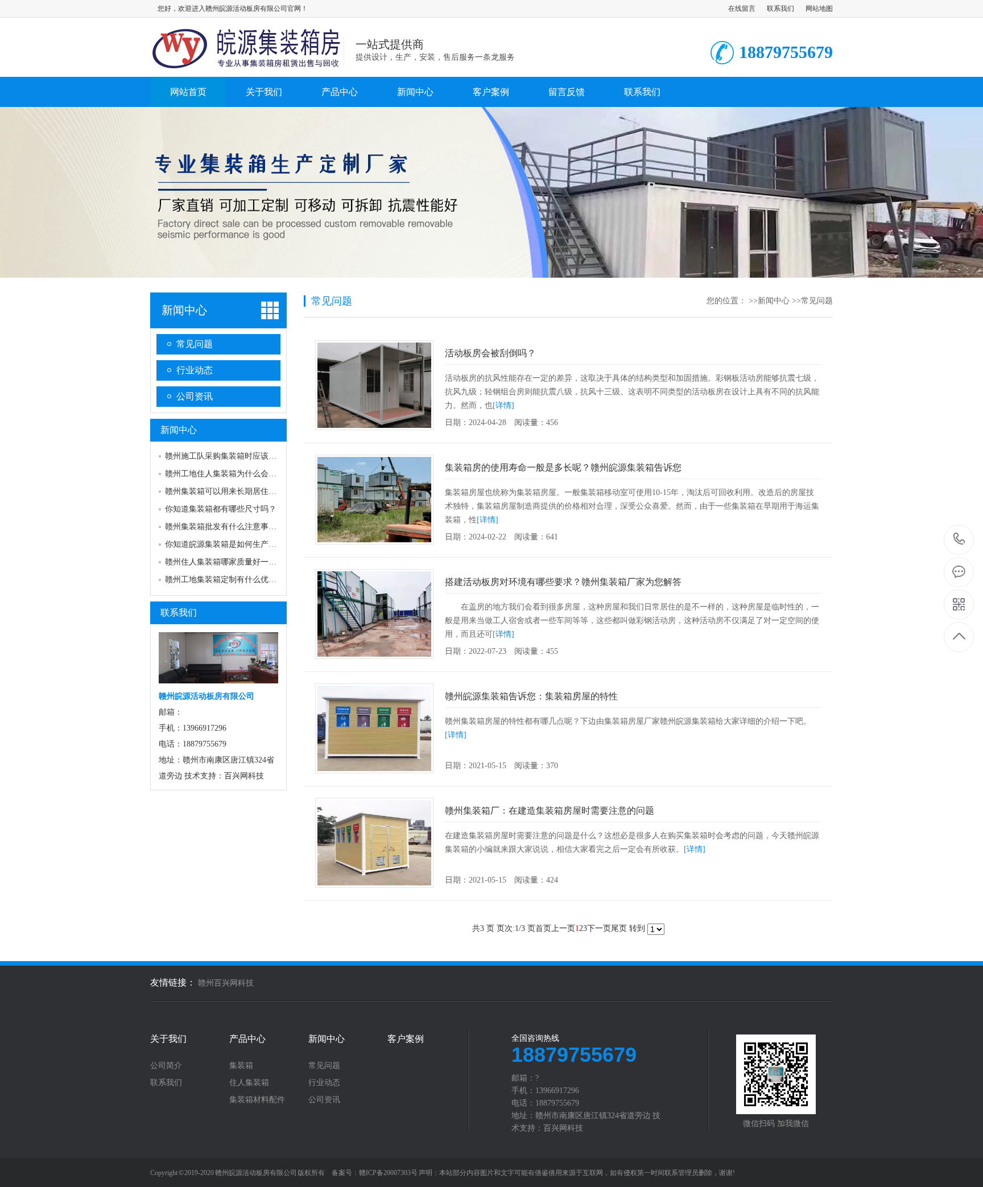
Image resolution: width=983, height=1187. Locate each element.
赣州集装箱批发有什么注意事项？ (224, 526)
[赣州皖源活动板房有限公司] (247, 65)
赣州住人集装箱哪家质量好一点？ (224, 562)
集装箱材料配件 (257, 1100)
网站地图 (819, 9)
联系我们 (780, 9)
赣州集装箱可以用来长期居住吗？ (224, 491)
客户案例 (491, 92)
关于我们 (264, 92)
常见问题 (194, 344)
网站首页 (188, 92)
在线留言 (741, 9)
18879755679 (959, 540)
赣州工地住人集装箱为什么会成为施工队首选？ (248, 473)
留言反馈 (566, 92)
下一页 (599, 928)
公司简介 (166, 1066)
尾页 (619, 928)
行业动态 (194, 370)
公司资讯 (194, 396)
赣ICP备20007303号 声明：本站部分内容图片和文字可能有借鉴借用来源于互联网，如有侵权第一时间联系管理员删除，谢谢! (547, 1173)
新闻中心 (415, 92)
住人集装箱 (249, 1083)
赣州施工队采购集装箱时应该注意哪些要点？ (244, 456)
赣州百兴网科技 (226, 983)
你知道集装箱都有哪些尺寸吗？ (220, 509)
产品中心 (339, 92)
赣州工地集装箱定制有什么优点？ (224, 579)
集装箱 (241, 1066)
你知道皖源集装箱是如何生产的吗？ (228, 544)
